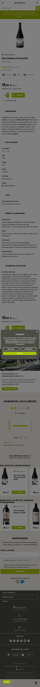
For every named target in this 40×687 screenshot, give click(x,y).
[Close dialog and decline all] (37, 331)
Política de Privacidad (11, 341)
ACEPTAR (20, 353)
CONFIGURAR (28, 349)
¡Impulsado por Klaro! (31, 357)
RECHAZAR (11, 349)
